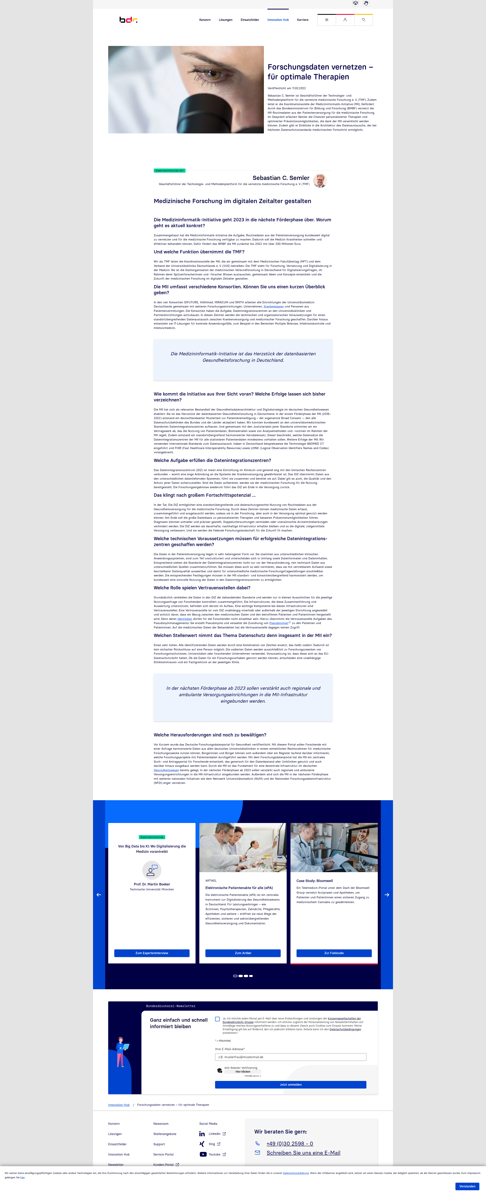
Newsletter (116, 1165)
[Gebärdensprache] (366, 3)
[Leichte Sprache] (356, 3)
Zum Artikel (258, 953)
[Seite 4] (251, 976)
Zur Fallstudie (345, 953)
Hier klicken (243, 1071)
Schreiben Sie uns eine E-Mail (303, 1152)
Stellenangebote (164, 1134)
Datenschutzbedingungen (345, 1029)
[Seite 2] (241, 976)
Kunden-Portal (163, 1165)
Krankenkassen (274, 306)
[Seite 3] (246, 976)
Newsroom (161, 1124)
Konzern (205, 20)
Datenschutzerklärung (296, 1173)
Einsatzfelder (250, 20)
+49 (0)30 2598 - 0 (290, 1143)
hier (22, 1177)
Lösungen (225, 20)
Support (159, 1144)
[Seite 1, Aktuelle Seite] (235, 976)
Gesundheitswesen (166, 770)
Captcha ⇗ (253, 1076)
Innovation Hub (278, 20)
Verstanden (467, 1186)
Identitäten (185, 618)
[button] (326, 20)
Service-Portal (163, 1154)
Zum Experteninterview (162, 953)
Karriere (302, 20)
